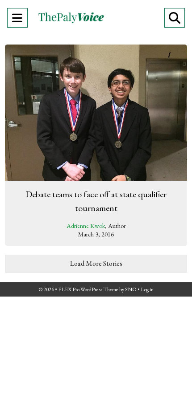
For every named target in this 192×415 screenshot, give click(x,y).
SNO (131, 289)
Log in (147, 289)
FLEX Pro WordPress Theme (88, 289)
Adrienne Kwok (86, 226)
